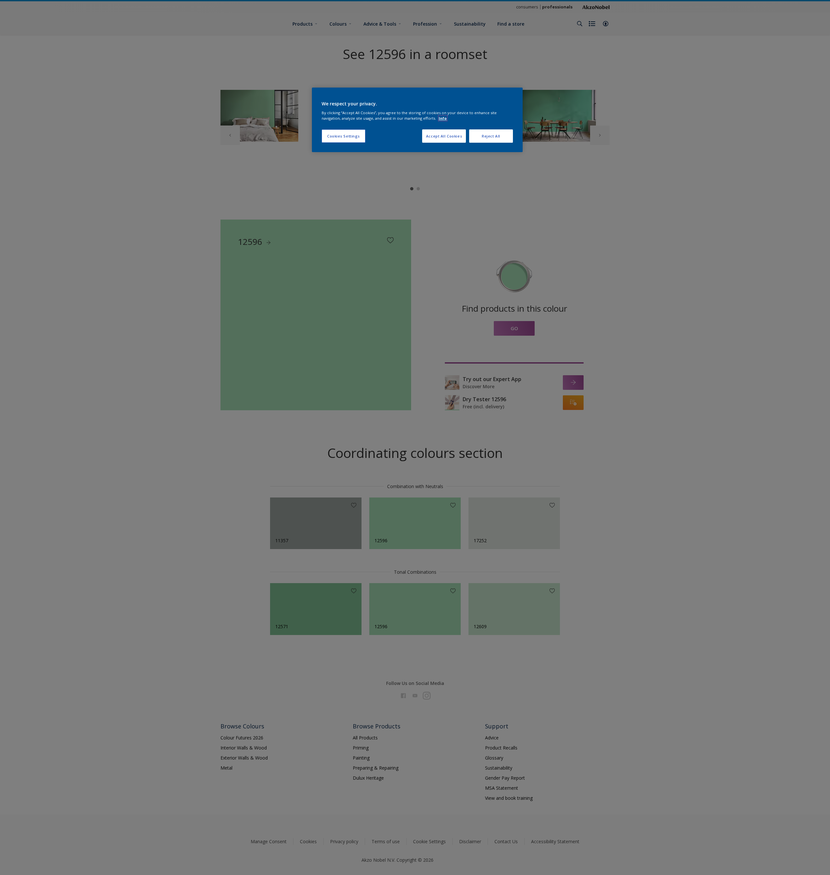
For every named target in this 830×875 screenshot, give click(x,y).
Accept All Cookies (444, 136)
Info (443, 118)
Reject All (491, 136)
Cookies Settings (343, 136)
